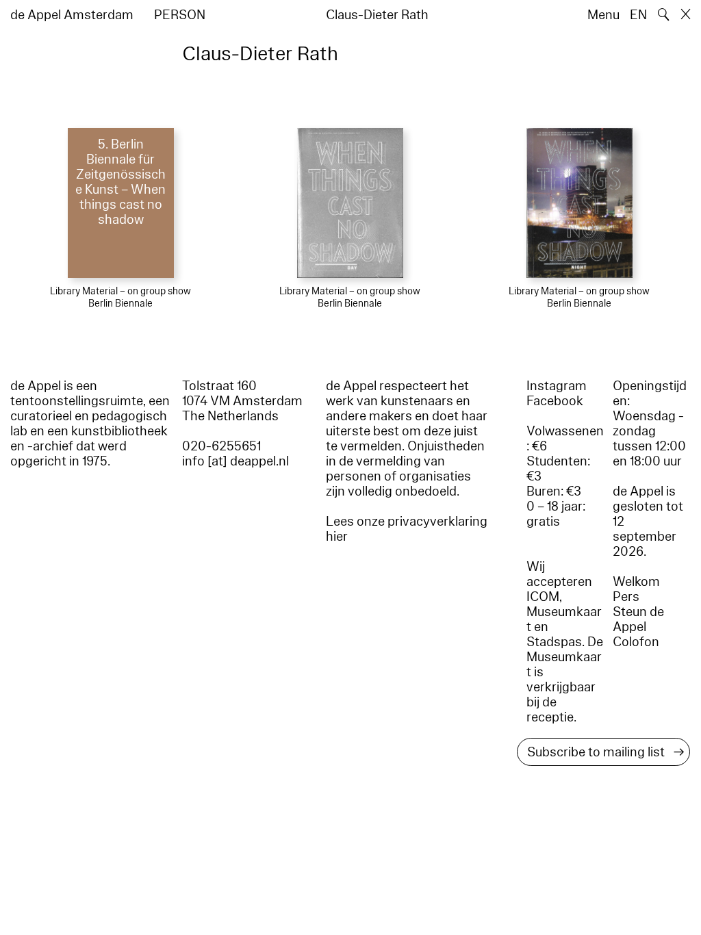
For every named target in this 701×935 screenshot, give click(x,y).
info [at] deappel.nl (235, 461)
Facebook (554, 401)
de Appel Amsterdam (71, 15)
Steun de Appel (638, 619)
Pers (626, 597)
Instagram (556, 386)
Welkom (636, 582)
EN (638, 15)
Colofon (636, 642)
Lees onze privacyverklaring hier (406, 529)
